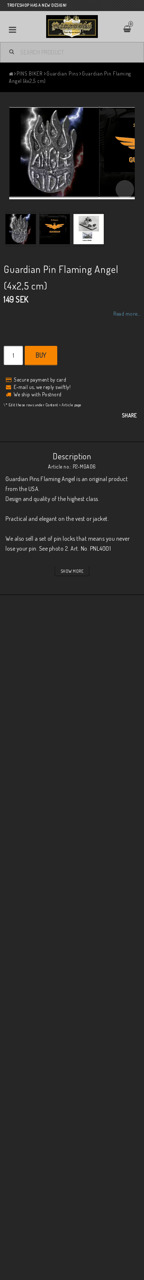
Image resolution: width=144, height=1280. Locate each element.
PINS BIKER (29, 73)
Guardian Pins (62, 73)
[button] (125, 189)
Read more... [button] (126, 313)
